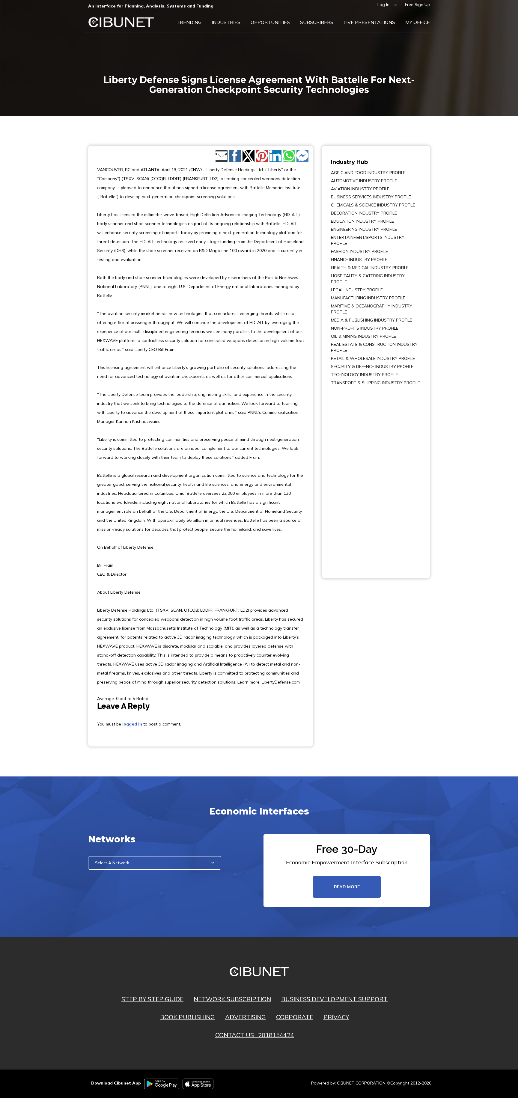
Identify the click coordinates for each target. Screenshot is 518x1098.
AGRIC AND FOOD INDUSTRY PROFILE (368, 172)
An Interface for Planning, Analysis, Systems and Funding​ (150, 6)
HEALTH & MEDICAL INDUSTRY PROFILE (370, 267)
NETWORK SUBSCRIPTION (232, 999)
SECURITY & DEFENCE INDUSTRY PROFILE (372, 366)
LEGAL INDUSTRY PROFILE (357, 289)
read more (347, 886)
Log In (383, 4)
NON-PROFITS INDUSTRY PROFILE (364, 328)
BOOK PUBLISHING (187, 1017)
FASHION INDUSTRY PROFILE (359, 251)
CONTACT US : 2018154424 (254, 1035)
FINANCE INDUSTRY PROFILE (359, 259)
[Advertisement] (349, 478)
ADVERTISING (245, 1017)
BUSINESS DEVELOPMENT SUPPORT (334, 999)
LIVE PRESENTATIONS (369, 22)
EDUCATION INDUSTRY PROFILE (362, 221)
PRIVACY (336, 1017)
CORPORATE (294, 1017)
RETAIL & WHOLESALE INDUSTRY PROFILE (373, 358)
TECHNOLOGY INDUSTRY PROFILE (364, 374)
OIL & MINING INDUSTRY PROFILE (363, 336)
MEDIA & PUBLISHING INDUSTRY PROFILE (371, 320)
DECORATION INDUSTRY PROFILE (364, 213)
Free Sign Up (417, 4)
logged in (132, 724)
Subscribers (316, 22)
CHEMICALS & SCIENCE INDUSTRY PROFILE (373, 205)
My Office (417, 22)
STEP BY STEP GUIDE (152, 999)
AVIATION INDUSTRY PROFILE (360, 188)
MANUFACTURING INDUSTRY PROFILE (368, 298)
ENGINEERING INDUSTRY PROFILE (364, 229)
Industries (226, 22)
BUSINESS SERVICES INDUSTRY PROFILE (371, 197)
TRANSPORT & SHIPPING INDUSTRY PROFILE (375, 382)
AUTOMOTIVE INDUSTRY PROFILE (364, 180)
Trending (189, 22)
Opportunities (270, 22)
